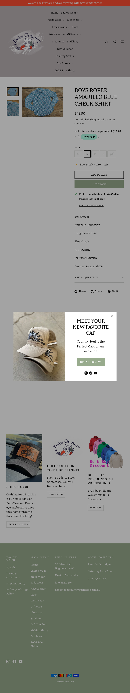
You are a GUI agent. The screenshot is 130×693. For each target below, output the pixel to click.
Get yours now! (90, 362)
